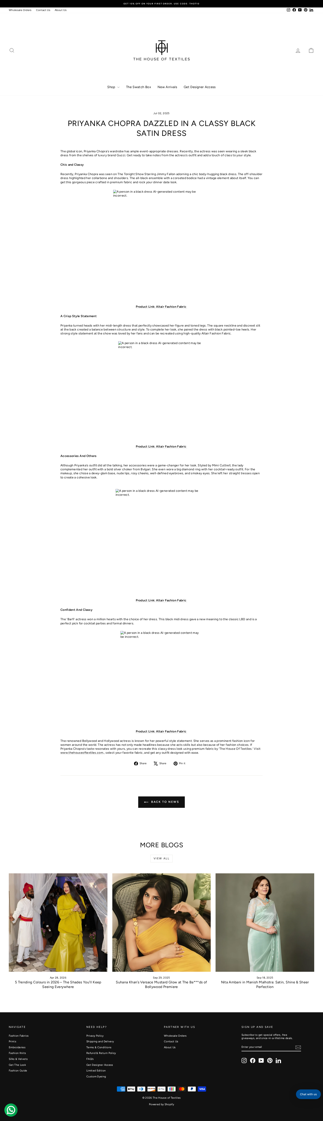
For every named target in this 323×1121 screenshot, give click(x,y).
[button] (308, 1094)
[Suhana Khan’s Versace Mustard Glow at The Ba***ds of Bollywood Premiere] (161, 922)
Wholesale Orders (20, 10)
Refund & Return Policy (101, 1053)
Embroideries (17, 1047)
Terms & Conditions (98, 1047)
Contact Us (43, 10)
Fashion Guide (18, 1070)
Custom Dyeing (96, 1076)
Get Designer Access (200, 87)
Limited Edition (96, 1070)
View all (161, 858)
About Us (61, 10)
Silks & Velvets (18, 1059)
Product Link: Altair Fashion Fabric (161, 307)
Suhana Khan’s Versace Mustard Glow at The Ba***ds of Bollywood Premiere (161, 984)
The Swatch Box (138, 87)
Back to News (164, 801)
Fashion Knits (17, 1053)
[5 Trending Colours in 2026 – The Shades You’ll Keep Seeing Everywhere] (58, 922)
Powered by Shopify (161, 1104)
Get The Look (17, 1064)
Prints (12, 1041)
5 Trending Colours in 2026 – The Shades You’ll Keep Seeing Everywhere (58, 984)
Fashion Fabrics (19, 1035)
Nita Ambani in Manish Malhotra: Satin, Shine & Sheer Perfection (265, 984)
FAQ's (90, 1059)
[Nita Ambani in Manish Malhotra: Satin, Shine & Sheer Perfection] (265, 922)
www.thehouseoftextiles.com (81, 753)
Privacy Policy (94, 1035)
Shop (111, 87)
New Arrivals (167, 87)
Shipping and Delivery (100, 1041)
